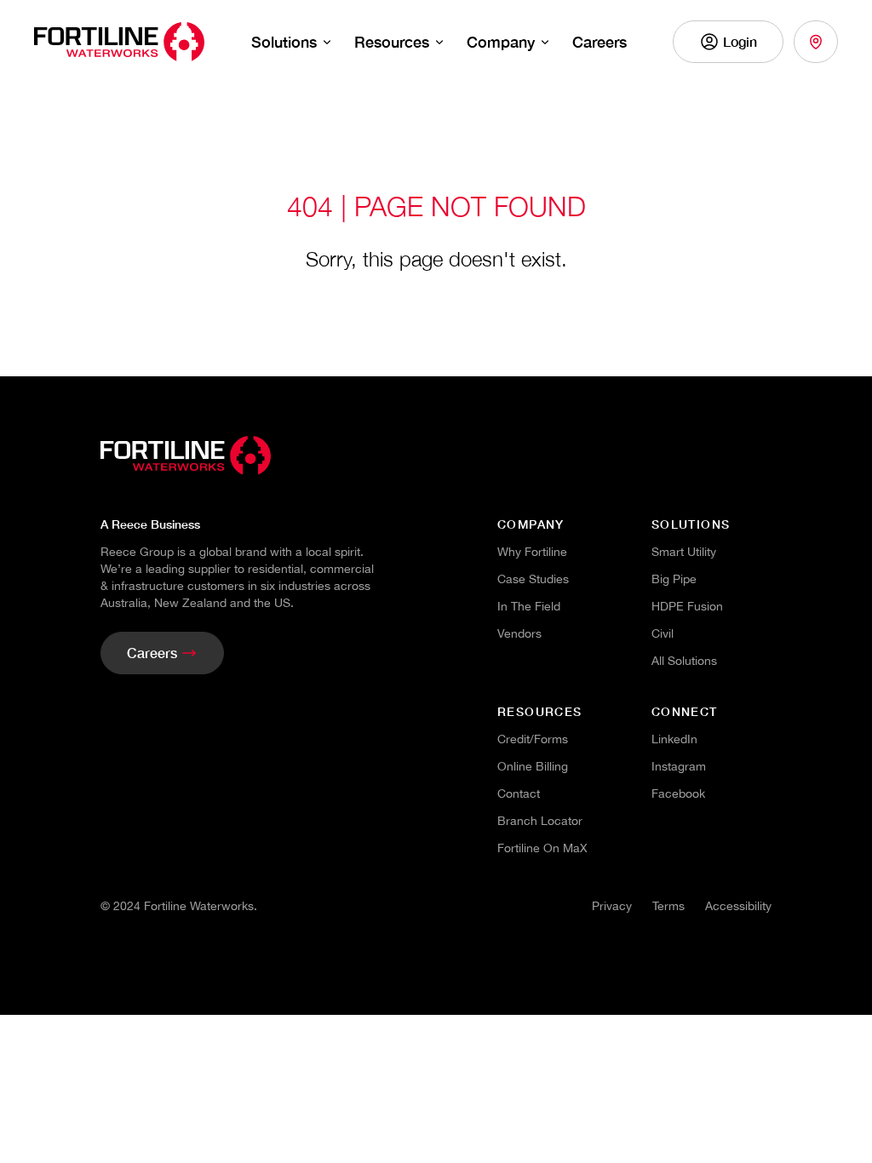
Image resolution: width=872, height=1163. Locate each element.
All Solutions (684, 660)
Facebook (678, 793)
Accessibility (738, 906)
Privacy (612, 906)
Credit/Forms (532, 739)
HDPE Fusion (687, 606)
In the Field (528, 606)
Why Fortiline (532, 552)
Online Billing (532, 766)
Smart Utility (683, 552)
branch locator (539, 821)
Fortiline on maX (542, 848)
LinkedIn (674, 739)
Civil (662, 633)
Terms (668, 906)
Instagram (678, 766)
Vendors (519, 633)
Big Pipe (674, 579)
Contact (518, 793)
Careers (599, 41)
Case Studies (533, 579)
